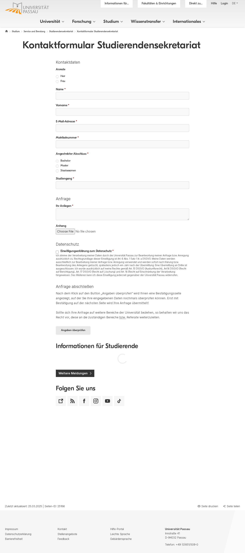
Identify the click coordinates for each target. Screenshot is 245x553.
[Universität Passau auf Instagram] (96, 401)
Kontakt (62, 529)
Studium (111, 21)
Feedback (63, 539)
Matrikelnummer (67, 137)
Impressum (11, 529)
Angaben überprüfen (73, 330)
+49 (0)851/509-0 (187, 544)
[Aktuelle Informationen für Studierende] (73, 401)
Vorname (62, 105)
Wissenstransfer (146, 21)
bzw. (122, 317)
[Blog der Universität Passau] (61, 401)
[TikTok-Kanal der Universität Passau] (119, 401)
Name (61, 89)
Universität (50, 21)
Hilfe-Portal (117, 529)
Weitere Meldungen (73, 373)
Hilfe (214, 3)
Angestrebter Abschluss (72, 154)
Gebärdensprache (121, 539)
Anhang (61, 226)
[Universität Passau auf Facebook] (84, 401)
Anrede (60, 69)
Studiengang (65, 178)
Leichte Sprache (120, 534)
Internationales (187, 21)
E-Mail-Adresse (66, 121)
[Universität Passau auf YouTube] (107, 401)
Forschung (81, 21)
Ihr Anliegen (64, 206)
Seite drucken (209, 506)
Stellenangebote (67, 534)
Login (224, 3)
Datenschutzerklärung (18, 534)
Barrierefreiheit (13, 539)
